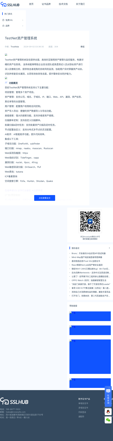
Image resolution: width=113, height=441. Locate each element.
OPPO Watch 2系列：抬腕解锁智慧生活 (89, 280)
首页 (31, 4)
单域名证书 (83, 403)
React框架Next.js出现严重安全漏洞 (87, 265)
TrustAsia (15, 46)
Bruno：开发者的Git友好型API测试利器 (89, 253)
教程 (82, 46)
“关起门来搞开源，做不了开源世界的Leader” (91, 284)
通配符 (81, 416)
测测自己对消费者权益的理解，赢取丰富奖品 (91, 292)
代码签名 (82, 412)
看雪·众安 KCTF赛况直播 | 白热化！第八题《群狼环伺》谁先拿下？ (90, 288)
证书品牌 (46, 4)
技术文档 (63, 4)
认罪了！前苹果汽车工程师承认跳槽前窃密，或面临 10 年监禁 (91, 276)
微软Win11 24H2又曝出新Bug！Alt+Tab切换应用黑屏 (91, 269)
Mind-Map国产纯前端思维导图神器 (87, 257)
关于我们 (80, 4)
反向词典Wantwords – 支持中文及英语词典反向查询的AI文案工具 (91, 273)
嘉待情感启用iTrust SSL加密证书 (86, 261)
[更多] (109, 248)
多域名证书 (83, 407)
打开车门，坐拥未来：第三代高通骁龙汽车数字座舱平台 (91, 296)
